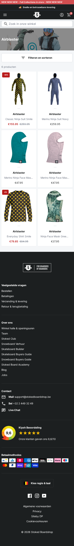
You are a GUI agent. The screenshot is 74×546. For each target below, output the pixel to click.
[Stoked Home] (37, 15)
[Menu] (5, 14)
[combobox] (37, 24)
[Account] (61, 14)
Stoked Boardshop (42, 531)
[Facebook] (30, 495)
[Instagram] (37, 495)
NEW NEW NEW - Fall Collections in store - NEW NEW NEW (31, 2)
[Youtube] (44, 495)
